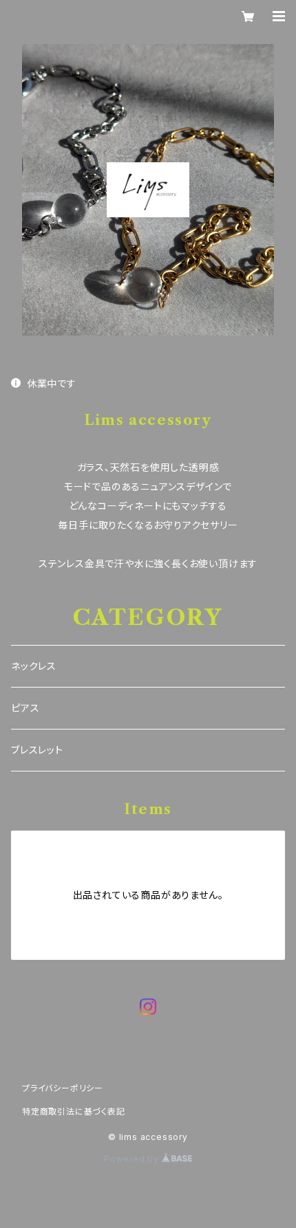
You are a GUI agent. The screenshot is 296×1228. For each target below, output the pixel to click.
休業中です (51, 383)
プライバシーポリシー (62, 1088)
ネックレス (33, 666)
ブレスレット (37, 750)
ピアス (25, 708)
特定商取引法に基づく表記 (73, 1111)
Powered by (133, 1159)
